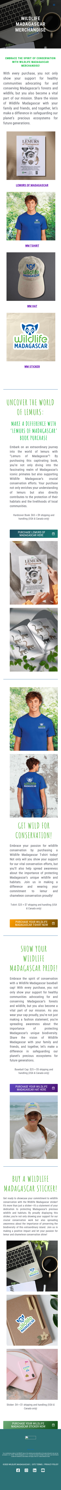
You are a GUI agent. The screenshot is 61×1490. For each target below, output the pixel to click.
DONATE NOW (30, 1449)
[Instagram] (26, 1470)
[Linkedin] (35, 1470)
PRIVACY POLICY (51, 1464)
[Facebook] (18, 1470)
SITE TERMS (37, 1464)
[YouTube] (43, 1470)
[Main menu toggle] (54, 5)
